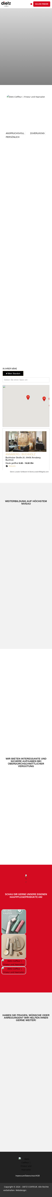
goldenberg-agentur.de (38, 1190)
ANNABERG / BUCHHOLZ (20, 454)
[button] (31, 4)
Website (12, 466)
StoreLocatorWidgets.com (39, 471)
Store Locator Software (18, 471)
